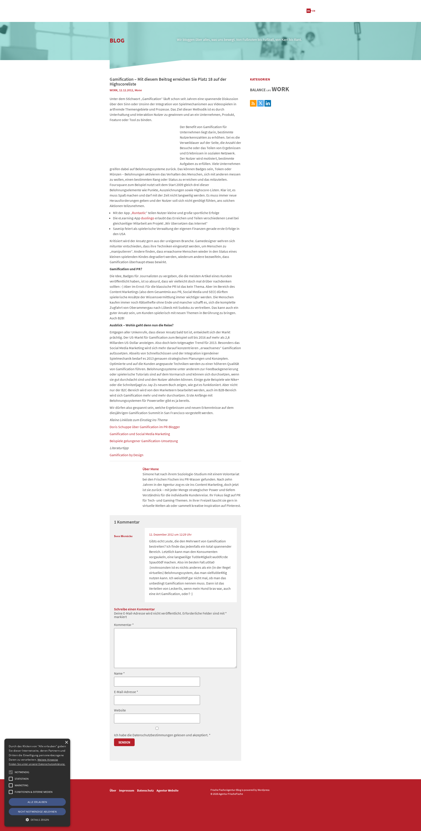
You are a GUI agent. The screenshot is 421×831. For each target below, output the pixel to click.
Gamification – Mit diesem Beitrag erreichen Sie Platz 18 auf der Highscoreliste (168, 81)
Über (113, 790)
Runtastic (139, 213)
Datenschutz (145, 790)
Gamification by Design (126, 455)
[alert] (37, 783)
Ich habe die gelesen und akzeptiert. (162, 735)
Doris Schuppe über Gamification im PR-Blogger (145, 427)
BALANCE (258, 89)
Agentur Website (167, 790)
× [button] (66, 742)
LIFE (268, 90)
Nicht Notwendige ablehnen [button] (37, 811)
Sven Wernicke (123, 536)
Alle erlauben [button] (37, 802)
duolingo (147, 218)
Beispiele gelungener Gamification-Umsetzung (144, 441)
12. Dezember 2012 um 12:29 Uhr (170, 534)
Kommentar (124, 624)
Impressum (126, 790)
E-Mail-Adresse (126, 691)
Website (120, 710)
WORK (114, 90)
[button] (10, 772)
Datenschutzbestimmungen (153, 735)
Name (119, 673)
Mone (138, 90)
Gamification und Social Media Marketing (140, 434)
